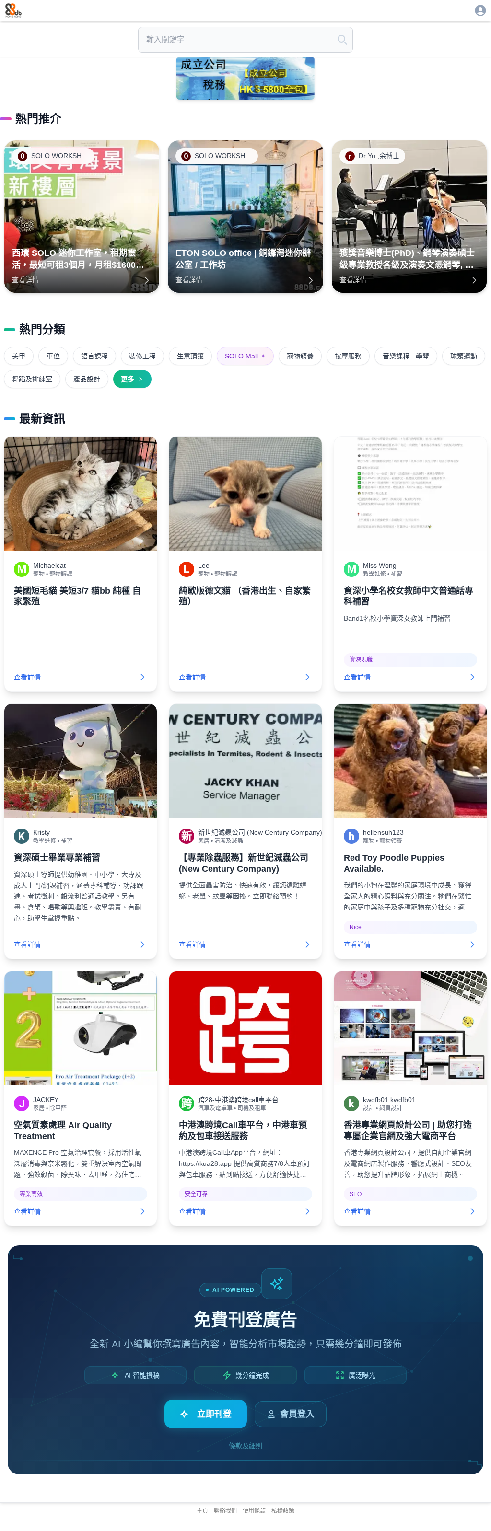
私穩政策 (282, 1511)
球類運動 (463, 356)
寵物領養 (300, 356)
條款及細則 (245, 1446)
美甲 (18, 356)
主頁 (202, 1511)
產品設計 (86, 379)
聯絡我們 (225, 1511)
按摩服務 (348, 356)
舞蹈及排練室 (32, 379)
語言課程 (94, 356)
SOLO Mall (245, 356)
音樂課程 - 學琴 (406, 356)
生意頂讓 (190, 356)
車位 (53, 356)
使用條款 (254, 1511)
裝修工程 (142, 356)
